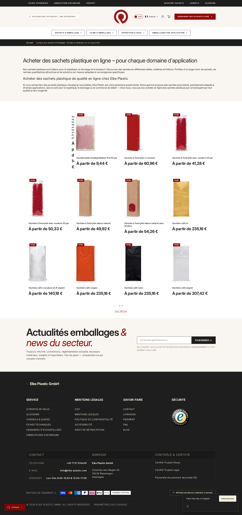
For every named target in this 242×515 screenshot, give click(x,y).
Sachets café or (180, 223)
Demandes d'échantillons (43, 429)
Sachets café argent (182, 288)
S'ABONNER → (203, 340)
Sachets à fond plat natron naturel (93, 223)
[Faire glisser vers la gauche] (115, 306)
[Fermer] (188, 506)
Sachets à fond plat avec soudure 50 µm (49, 223)
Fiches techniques (38, 3)
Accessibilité (83, 424)
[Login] (163, 16)
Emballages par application (168, 33)
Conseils (194, 3)
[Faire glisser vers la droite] (127, 306)
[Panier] (169, 16)
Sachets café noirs (133, 288)
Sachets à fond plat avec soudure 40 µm (192, 158)
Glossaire (210, 3)
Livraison (129, 414)
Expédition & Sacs (132, 33)
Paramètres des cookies (110, 504)
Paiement (129, 419)
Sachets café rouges (86, 288)
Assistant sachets (174, 3)
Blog (126, 429)
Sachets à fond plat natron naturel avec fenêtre (144, 224)
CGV (77, 409)
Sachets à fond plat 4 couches (139, 158)
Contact (90, 3)
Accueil (29, 43)
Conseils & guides (38, 419)
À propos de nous (37, 409)
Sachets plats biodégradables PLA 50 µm (96, 158)
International (227, 498)
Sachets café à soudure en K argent (47, 288)
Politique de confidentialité (94, 419)
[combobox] (55, 17)
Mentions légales (86, 414)
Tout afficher (121, 311)
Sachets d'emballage (67, 33)
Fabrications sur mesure (67, 3)
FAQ (125, 424)
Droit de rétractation (89, 429)
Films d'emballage (100, 33)
